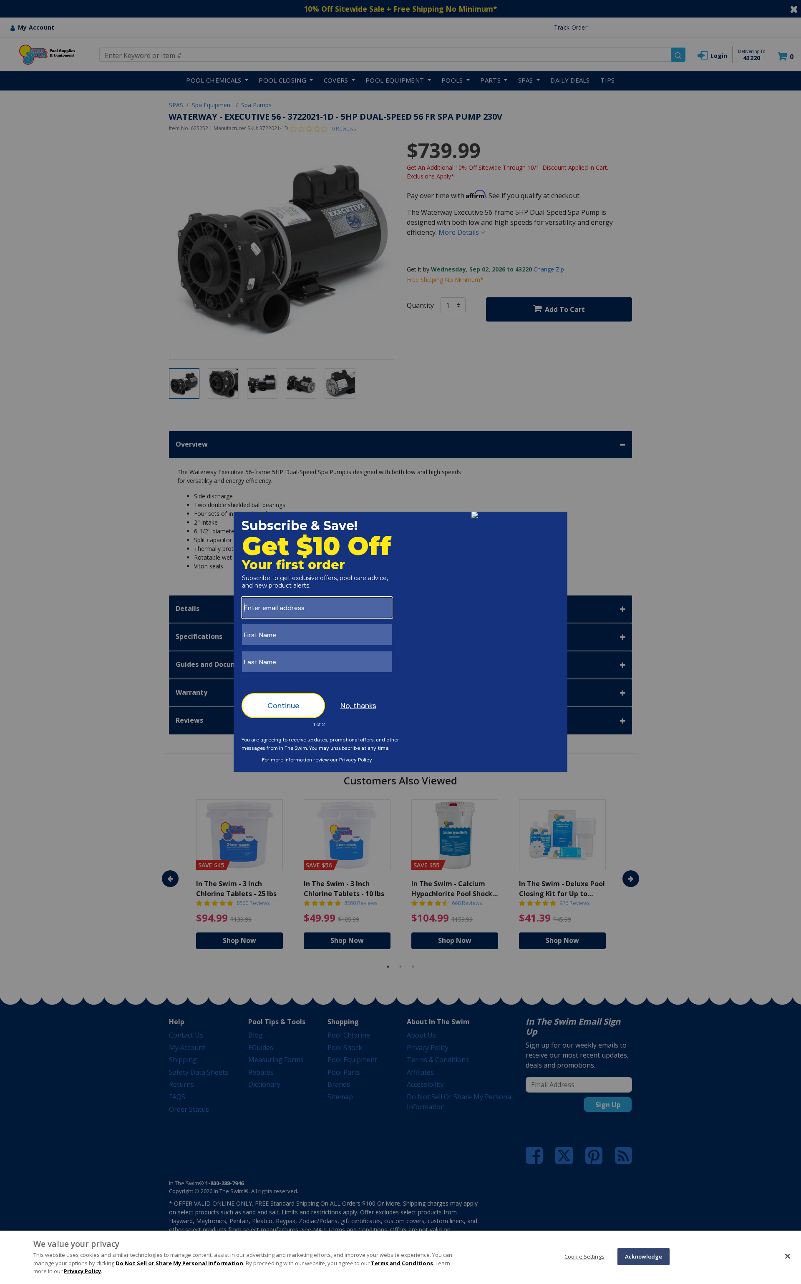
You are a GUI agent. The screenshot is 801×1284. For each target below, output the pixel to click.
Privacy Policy (82, 1271)
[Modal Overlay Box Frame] (400, 642)
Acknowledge (643, 1256)
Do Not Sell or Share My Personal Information (179, 1263)
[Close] (787, 1256)
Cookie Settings (584, 1256)
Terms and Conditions (402, 1263)
